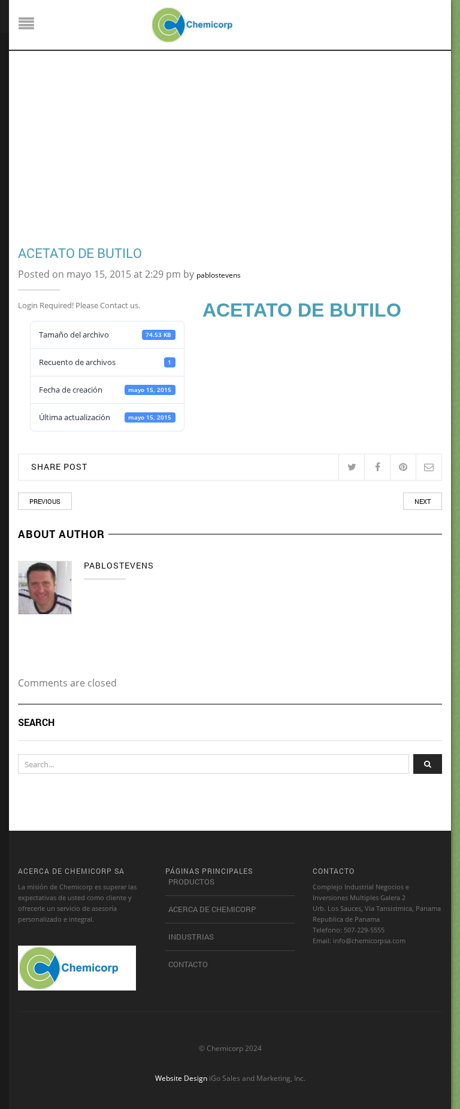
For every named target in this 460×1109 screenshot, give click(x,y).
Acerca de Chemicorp (212, 909)
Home (28, 143)
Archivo (62, 143)
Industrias (191, 936)
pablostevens (218, 275)
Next (422, 501)
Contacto (188, 964)
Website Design (181, 1078)
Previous (44, 501)
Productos (191, 881)
